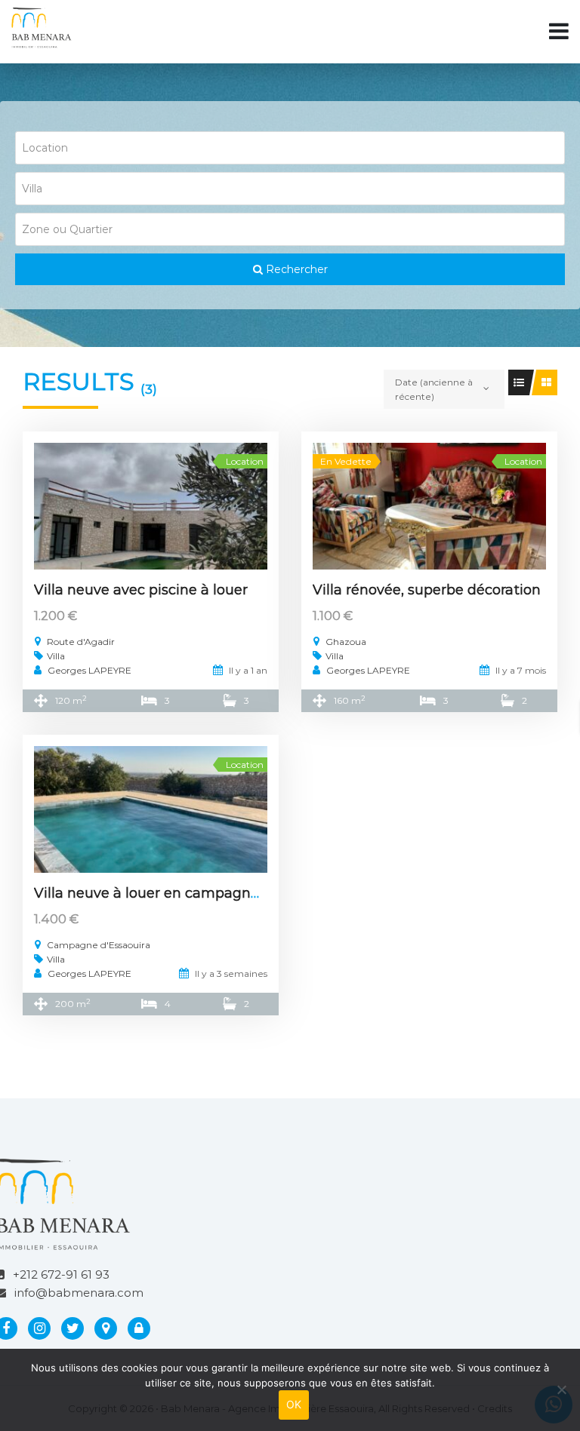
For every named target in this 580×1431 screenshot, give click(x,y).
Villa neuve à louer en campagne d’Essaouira (187, 893)
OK (294, 1404)
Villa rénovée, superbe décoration (427, 590)
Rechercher (295, 269)
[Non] (561, 1389)
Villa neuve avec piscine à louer (141, 590)
